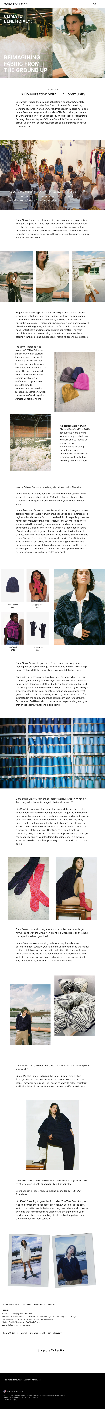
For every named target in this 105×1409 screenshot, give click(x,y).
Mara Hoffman (21, 1395)
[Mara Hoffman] (15, 4)
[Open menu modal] (100, 4)
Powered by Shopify (10, 1400)
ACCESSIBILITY (34, 1397)
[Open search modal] (94, 4)
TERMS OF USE (8, 1397)
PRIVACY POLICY (21, 1397)
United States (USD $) (14, 1391)
